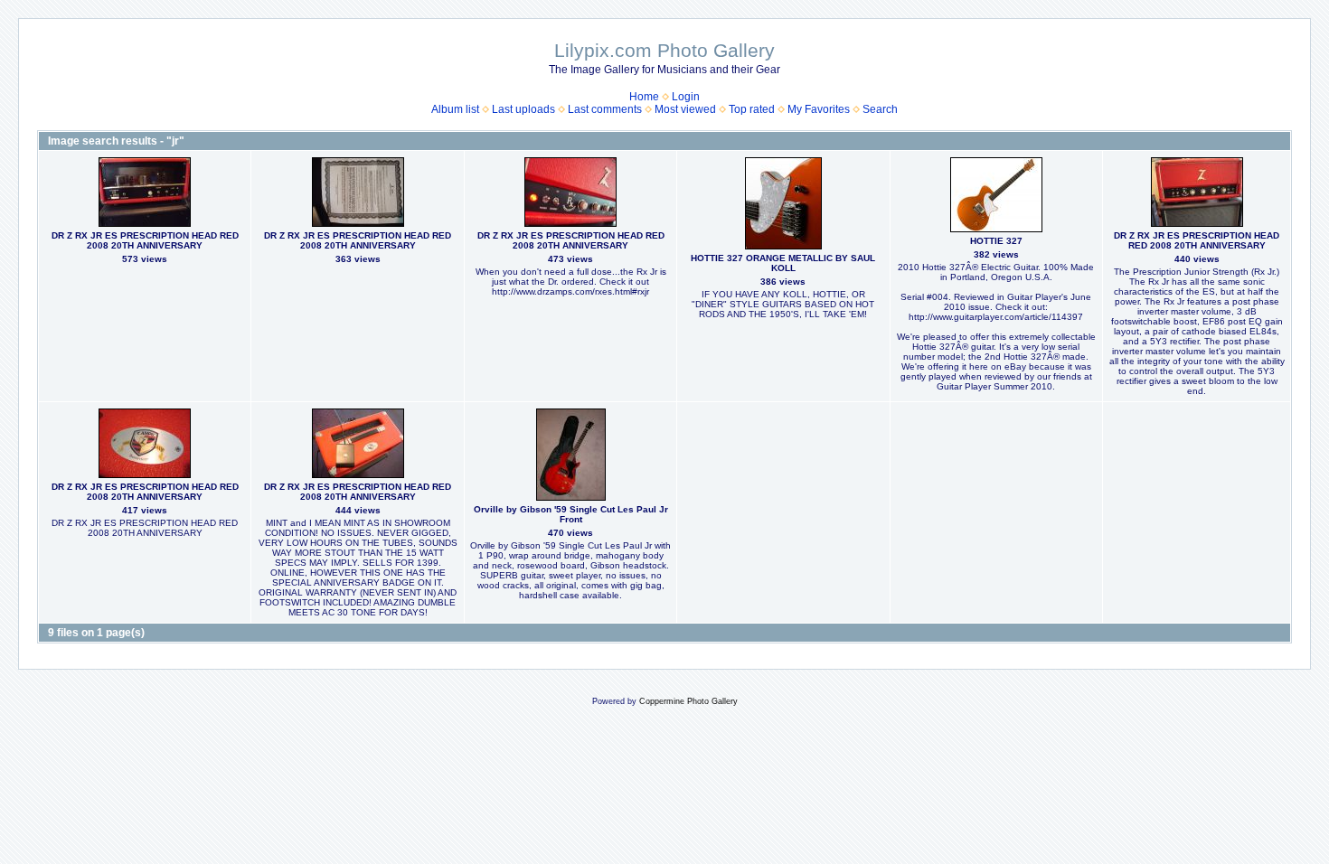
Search (880, 109)
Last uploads (523, 109)
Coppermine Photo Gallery (688, 701)
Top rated (752, 109)
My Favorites (818, 109)
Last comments (605, 109)
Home (644, 96)
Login (686, 96)
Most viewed (685, 109)
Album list (455, 109)
